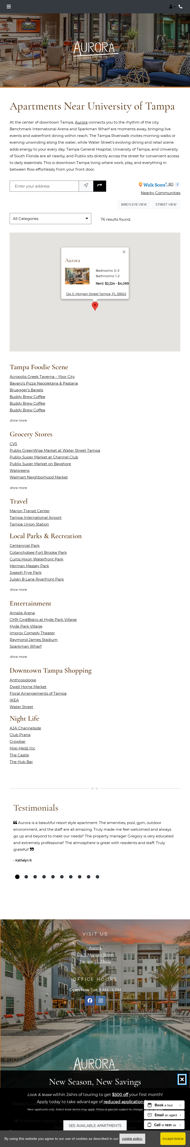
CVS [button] (13, 443)
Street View (168, 204)
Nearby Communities (160, 192)
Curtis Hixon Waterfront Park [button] (36, 559)
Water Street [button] (21, 706)
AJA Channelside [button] (25, 728)
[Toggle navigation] (8, 6)
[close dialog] (182, 1079)
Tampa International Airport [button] (36, 517)
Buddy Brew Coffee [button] (27, 396)
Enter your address (32, 186)
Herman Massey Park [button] (29, 565)
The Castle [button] (19, 755)
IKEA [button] (14, 700)
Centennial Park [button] (25, 545)
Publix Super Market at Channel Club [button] (44, 457)
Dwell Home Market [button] (28, 686)
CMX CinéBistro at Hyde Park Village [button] (43, 619)
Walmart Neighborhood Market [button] (39, 477)
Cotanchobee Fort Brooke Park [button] (38, 552)
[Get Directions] (99, 186)
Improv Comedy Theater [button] (32, 633)
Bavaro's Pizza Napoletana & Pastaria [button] (44, 383)
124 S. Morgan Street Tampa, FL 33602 (96, 294)
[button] (172, 6)
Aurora (81, 122)
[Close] (124, 252)
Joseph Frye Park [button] (26, 572)
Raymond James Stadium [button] (34, 639)
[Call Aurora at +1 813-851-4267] (181, 6)
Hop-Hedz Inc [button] (22, 748)
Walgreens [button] (19, 470)
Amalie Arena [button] (22, 613)
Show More (18, 420)
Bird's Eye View (136, 204)
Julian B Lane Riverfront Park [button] (37, 579)
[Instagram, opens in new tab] (101, 1001)
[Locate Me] (86, 186)
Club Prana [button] (20, 734)
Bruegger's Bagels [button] (26, 390)
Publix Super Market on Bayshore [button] (40, 463)
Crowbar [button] (17, 741)
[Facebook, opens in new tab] (90, 1001)
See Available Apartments (95, 1125)
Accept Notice (173, 1139)
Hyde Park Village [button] (26, 626)
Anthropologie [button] (23, 680)
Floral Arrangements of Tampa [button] (38, 693)
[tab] (17, 876)
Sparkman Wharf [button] (26, 646)
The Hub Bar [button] (21, 761)
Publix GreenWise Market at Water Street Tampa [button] (55, 450)
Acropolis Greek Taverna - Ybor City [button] (42, 376)
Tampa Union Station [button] (29, 524)
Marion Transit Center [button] (30, 510)
